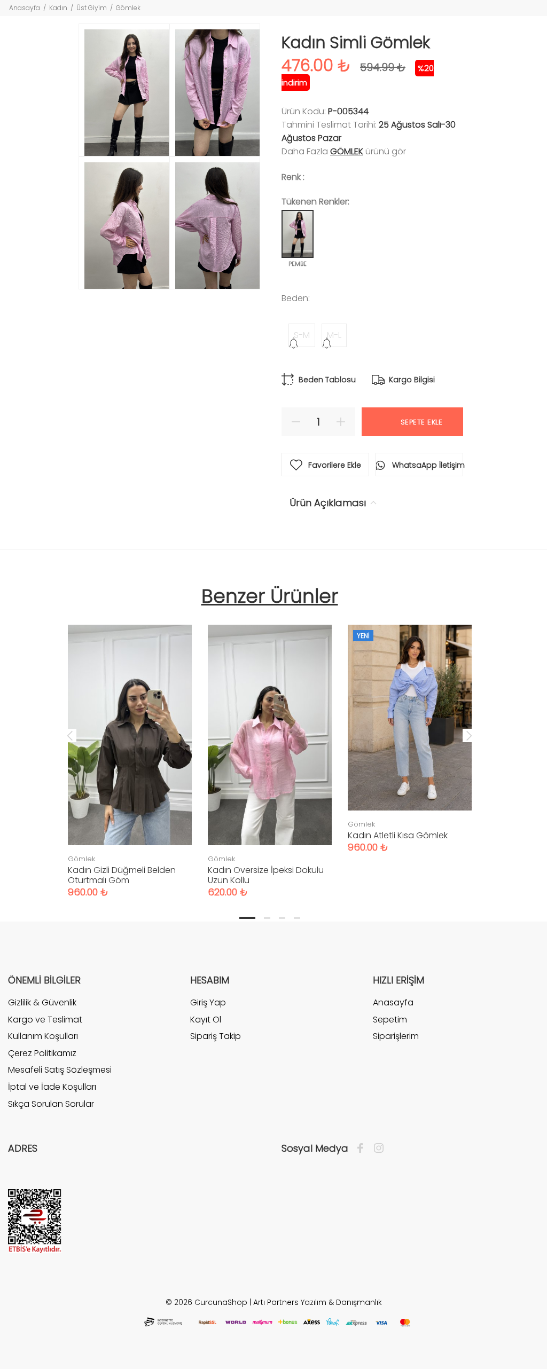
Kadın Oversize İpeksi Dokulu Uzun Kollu (266, 875)
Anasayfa (24, 7)
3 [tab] (282, 918)
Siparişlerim (396, 1036)
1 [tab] (247, 918)
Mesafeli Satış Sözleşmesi (60, 1070)
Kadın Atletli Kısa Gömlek (398, 835)
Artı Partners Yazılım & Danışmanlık (317, 1302)
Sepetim (390, 1019)
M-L (334, 335)
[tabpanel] (130, 750)
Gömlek (128, 7)
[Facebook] (363, 1148)
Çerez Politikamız (42, 1053)
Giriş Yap (208, 1003)
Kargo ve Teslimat (45, 1019)
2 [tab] (267, 918)
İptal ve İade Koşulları (52, 1087)
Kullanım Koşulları (43, 1036)
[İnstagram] (376, 1148)
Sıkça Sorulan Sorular (51, 1104)
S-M (302, 335)
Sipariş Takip (215, 1036)
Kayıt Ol (205, 1019)
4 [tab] (297, 918)
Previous (70, 735)
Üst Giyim (91, 7)
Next (469, 735)
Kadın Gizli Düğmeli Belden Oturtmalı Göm (122, 875)
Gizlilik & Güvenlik (42, 1003)
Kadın (58, 7)
